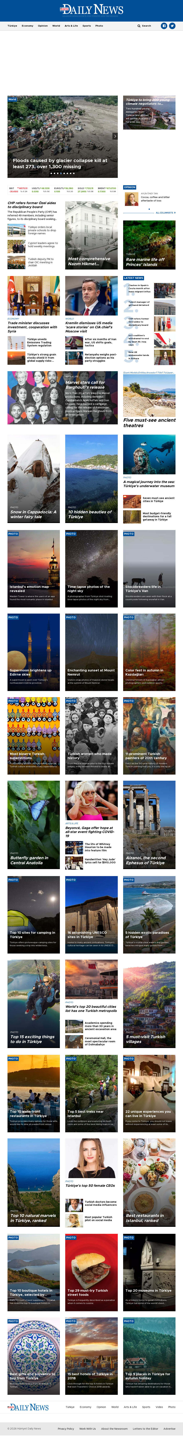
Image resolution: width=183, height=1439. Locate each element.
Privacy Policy (66, 1429)
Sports (87, 26)
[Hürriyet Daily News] (91, 10)
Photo (99, 26)
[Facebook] (164, 26)
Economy (27, 26)
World (56, 26)
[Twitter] (172, 26)
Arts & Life (71, 26)
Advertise (169, 1429)
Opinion (43, 26)
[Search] (139, 25)
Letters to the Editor (145, 1429)
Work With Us (87, 1429)
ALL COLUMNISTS (165, 213)
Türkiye (12, 26)
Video (159, 1407)
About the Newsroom (114, 1429)
